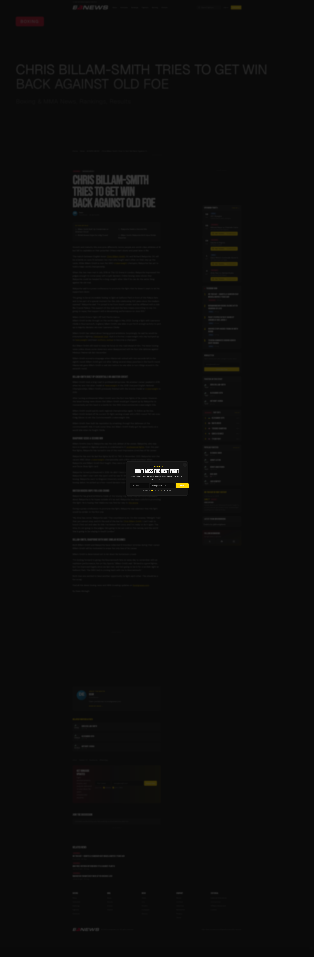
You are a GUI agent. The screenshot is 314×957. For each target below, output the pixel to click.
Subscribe (182, 486)
